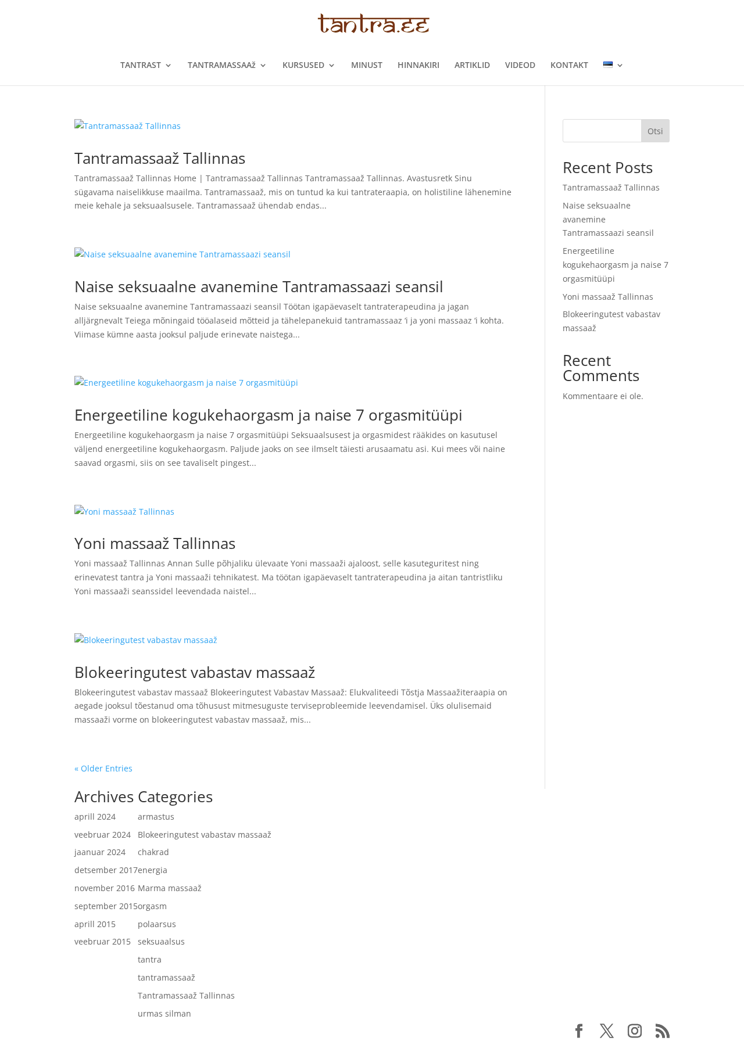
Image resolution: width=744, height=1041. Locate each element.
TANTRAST (140, 65)
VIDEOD (520, 65)
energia (152, 869)
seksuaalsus (161, 941)
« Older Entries (103, 768)
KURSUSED (303, 65)
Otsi (655, 131)
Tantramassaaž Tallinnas (159, 158)
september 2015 (106, 905)
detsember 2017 (106, 869)
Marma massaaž (170, 887)
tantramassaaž (166, 977)
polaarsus (157, 923)
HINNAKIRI (418, 65)
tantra (150, 959)
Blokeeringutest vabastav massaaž (194, 672)
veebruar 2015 (102, 941)
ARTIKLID (472, 65)
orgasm (152, 905)
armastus (156, 816)
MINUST (366, 65)
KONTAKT (569, 65)
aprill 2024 (95, 816)
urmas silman (164, 1013)
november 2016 (104, 887)
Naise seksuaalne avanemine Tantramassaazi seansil (258, 286)
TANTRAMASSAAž (222, 65)
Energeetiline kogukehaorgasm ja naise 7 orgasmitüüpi (268, 414)
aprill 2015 (95, 923)
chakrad (153, 851)
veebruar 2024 (102, 834)
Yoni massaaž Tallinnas (154, 543)
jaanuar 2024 (100, 851)
